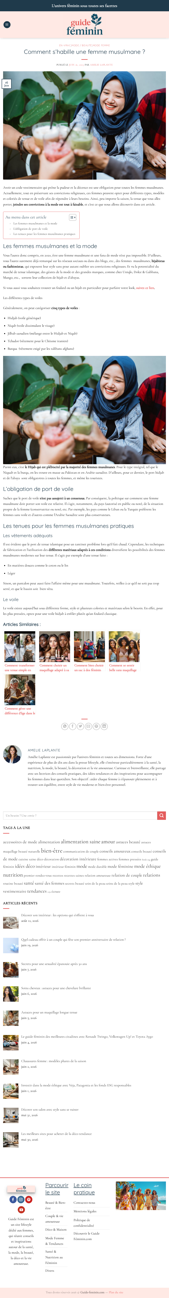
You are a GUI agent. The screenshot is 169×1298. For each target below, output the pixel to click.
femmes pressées (130, 859)
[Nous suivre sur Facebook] (13, 1199)
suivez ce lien (145, 288)
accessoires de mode (20, 842)
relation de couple (126, 875)
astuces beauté (128, 842)
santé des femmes (49, 883)
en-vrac (65, 45)
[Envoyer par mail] (88, 726)
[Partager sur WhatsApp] (64, 726)
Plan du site (116, 1292)
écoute (56, 892)
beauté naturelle (29, 851)
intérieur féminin (64, 867)
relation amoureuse (98, 875)
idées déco (25, 866)
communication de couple (81, 851)
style (131, 883)
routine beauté (13, 883)
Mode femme (101, 45)
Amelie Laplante (101, 64)
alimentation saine (80, 841)
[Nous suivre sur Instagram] (21, 1199)
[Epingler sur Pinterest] (96, 726)
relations (151, 875)
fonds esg (146, 859)
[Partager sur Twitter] (80, 726)
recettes (58, 875)
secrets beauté (74, 883)
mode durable (97, 867)
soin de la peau (95, 883)
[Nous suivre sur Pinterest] (28, 1199)
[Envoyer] (161, 815)
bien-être (51, 850)
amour (108, 841)
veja (49, 892)
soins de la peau (117, 883)
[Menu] (7, 24)
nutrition (13, 874)
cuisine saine (27, 859)
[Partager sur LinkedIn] (104, 726)
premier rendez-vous (38, 875)
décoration (51, 859)
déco (40, 859)
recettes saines (74, 875)
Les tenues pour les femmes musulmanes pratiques (44, 234)
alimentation (49, 842)
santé (29, 883)
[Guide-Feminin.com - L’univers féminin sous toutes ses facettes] (84, 24)
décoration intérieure (78, 859)
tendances (37, 891)
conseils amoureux (115, 851)
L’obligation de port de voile (30, 229)
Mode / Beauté (81, 45)
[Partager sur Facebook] (72, 726)
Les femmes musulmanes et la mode (35, 223)
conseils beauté (141, 851)
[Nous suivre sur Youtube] (21, 1210)
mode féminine (120, 866)
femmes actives (107, 859)
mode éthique (147, 866)
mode (81, 866)
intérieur (43, 866)
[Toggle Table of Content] (70, 217)
